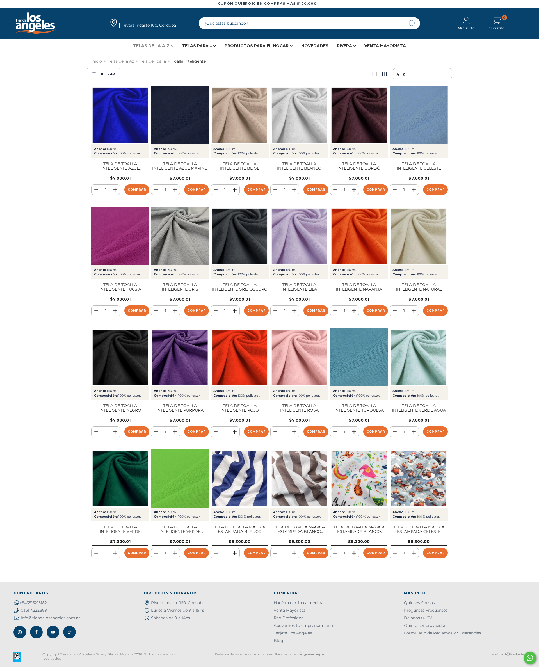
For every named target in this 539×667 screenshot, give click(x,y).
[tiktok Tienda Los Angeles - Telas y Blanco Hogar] (69, 632)
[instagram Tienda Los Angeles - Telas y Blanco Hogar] (19, 632)
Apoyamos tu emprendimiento (304, 625)
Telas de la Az (121, 61)
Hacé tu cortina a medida (298, 602)
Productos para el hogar (257, 45)
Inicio (96, 61)
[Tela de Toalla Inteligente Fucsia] (120, 236)
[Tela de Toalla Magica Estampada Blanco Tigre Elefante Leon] (359, 478)
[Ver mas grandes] (374, 74)
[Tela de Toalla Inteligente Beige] (240, 115)
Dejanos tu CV (418, 618)
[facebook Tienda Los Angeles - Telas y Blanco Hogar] (36, 632)
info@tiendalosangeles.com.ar (50, 618)
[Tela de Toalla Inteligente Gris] (180, 236)
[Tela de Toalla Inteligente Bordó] (359, 115)
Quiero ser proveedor (425, 625)
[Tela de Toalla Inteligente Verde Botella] (120, 478)
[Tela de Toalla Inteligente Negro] (120, 357)
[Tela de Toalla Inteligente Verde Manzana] (180, 478)
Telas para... (197, 45)
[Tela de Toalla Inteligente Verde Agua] (419, 357)
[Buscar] (412, 24)
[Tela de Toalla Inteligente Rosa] (299, 357)
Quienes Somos (419, 602)
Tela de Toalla (153, 61)
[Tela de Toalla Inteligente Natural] (419, 236)
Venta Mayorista (385, 45)
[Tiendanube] (508, 655)
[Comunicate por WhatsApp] (530, 658)
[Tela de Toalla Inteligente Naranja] (359, 236)
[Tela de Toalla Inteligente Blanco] (299, 115)
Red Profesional (289, 618)
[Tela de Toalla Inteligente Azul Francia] (120, 115)
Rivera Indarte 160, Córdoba (178, 602)
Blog (278, 640)
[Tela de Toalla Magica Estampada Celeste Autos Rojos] (419, 478)
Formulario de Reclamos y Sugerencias (442, 633)
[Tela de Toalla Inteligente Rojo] (240, 357)
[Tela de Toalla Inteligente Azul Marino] (180, 115)
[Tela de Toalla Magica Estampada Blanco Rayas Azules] (240, 478)
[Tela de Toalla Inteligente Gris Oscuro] (240, 236)
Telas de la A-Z (152, 45)
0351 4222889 (34, 610)
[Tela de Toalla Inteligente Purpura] (180, 357)
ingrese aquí (312, 654)
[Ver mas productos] (384, 74)
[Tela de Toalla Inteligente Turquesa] (359, 357)
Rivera (345, 45)
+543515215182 (33, 602)
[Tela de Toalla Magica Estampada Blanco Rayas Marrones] (299, 478)
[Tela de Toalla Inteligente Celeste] (419, 115)
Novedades (314, 45)
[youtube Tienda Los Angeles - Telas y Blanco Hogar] (53, 632)
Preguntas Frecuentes (425, 610)
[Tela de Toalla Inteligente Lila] (299, 236)
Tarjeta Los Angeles (293, 633)
